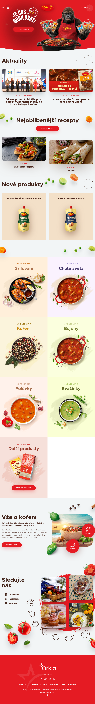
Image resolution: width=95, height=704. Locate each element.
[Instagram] (53, 678)
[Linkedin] (49, 678)
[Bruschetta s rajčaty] (24, 149)
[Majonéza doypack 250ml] (71, 219)
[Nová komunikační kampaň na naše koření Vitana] (71, 80)
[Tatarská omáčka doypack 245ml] (24, 219)
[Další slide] (88, 24)
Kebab (71, 170)
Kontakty (72, 684)
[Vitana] (47, 8)
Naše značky (24, 684)
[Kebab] (71, 152)
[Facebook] (41, 678)
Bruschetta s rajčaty (24, 167)
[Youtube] (45, 678)
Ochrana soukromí (39, 684)
